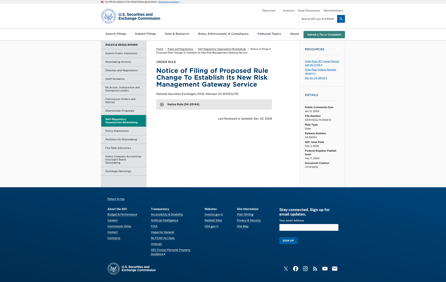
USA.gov (210, 226)
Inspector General (162, 232)
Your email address (291, 220)
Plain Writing (245, 214)
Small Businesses (309, 10)
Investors (289, 10)
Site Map (243, 226)
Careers (112, 220)
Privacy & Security (249, 220)
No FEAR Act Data (163, 238)
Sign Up (288, 240)
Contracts (113, 238)
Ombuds (156, 244)
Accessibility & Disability (167, 214)
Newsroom (268, 10)
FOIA (154, 226)
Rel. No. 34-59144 (315, 78)
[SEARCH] (341, 19)
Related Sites (213, 220)
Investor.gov (212, 214)
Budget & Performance (122, 214)
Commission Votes (119, 226)
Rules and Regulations (180, 49)
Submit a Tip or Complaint (324, 34)
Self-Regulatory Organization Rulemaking (222, 49)
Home (159, 49)
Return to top (116, 199)
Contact (112, 232)
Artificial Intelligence (164, 220)
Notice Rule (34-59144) (183, 104)
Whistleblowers (333, 10)
